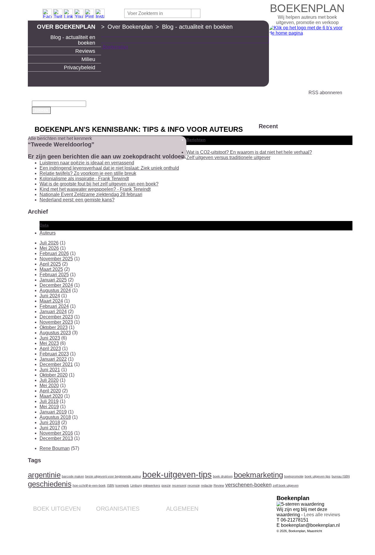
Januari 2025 (53, 279)
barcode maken (73, 476)
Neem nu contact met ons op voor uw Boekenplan (171, 534)
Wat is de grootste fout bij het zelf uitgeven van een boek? (99, 183)
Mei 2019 (49, 406)
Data (44, 225)
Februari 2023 (54, 353)
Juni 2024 (50, 295)
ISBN (110, 485)
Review (219, 485)
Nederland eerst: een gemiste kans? (77, 199)
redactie (206, 485)
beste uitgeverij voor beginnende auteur (113, 476)
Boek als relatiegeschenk (116, 517)
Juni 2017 (50, 427)
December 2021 (56, 364)
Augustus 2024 (55, 290)
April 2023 (50, 348)
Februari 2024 (54, 306)
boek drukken (223, 476)
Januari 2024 (53, 311)
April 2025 (50, 264)
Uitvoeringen (69, 522)
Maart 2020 (51, 396)
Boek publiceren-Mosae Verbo (53, 517)
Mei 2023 (49, 343)
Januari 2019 (53, 411)
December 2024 (56, 285)
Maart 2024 (51, 300)
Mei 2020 (49, 385)
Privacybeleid (79, 67)
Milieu (88, 59)
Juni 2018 (50, 422)
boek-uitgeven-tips (177, 474)
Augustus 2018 (55, 417)
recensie (194, 485)
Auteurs (48, 232)
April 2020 (50, 390)
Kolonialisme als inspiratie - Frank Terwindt (84, 178)
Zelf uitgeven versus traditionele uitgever (228, 157)
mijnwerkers (151, 485)
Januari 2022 (53, 359)
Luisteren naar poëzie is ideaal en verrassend (87, 162)
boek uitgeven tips (317, 476)
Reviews (85, 51)
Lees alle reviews (322, 514)
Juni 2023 (50, 337)
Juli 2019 (49, 401)
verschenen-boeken (248, 485)
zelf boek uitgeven (286, 485)
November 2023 (56, 322)
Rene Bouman (55, 448)
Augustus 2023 (55, 332)
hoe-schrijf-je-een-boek (89, 485)
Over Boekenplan (66, 26)
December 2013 (56, 438)
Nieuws (191, 541)
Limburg (136, 485)
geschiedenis (49, 484)
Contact (191, 517)
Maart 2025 (51, 269)
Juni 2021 (50, 369)
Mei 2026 (49, 248)
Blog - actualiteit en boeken (72, 40)
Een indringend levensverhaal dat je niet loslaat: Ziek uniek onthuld (109, 168)
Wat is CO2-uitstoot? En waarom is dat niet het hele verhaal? (249, 152)
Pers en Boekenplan (179, 526)
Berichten (196, 139)
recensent (179, 485)
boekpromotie (294, 476)
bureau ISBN (341, 476)
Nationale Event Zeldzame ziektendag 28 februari (91, 194)
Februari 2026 (54, 253)
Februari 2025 (54, 274)
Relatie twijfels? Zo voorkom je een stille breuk (88, 173)
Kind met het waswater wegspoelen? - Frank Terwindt (95, 189)
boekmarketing (258, 474)
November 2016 (56, 433)
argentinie (44, 474)
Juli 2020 (49, 380)
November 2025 (56, 258)
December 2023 (56, 316)
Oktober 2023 (54, 327)
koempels (122, 485)
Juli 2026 (49, 242)
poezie (166, 485)
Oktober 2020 (54, 374)
